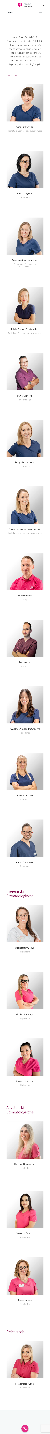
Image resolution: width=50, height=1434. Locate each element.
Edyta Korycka (24, 193)
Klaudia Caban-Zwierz (24, 795)
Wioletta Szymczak (24, 947)
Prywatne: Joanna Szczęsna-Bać (24, 528)
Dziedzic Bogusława (24, 1164)
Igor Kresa (24, 662)
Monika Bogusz (24, 1299)
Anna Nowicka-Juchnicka (24, 260)
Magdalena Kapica (24, 462)
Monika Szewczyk (24, 1014)
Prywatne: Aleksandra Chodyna (24, 728)
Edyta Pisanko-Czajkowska (24, 329)
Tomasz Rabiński (24, 595)
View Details (25, 137)
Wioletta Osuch (24, 1233)
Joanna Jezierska (24, 1081)
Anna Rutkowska (24, 126)
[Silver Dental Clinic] (25, 5)
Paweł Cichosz (24, 395)
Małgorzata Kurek (24, 1383)
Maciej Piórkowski (24, 862)
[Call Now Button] (24, 1428)
